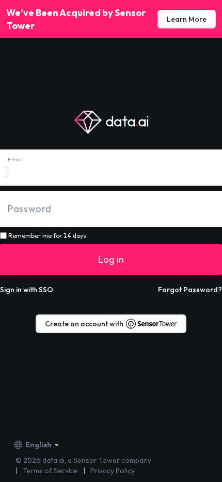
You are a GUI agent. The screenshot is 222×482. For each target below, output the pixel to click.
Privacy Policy (112, 470)
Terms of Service (50, 470)
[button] (26, 289)
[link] (186, 19)
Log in (111, 259)
